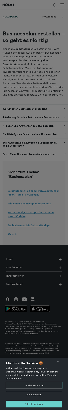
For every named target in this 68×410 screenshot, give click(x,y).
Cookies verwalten (34, 385)
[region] (34, 384)
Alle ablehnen (34, 394)
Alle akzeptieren (34, 404)
